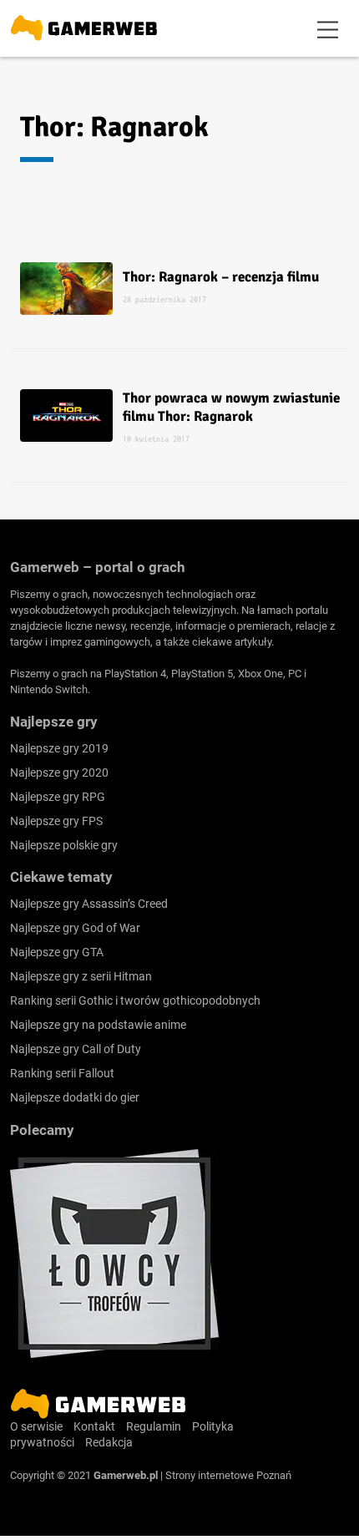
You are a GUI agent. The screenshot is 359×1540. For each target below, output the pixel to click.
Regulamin (153, 1426)
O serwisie (36, 1426)
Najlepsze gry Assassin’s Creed (89, 903)
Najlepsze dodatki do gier (74, 1097)
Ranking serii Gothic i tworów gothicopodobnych (135, 1000)
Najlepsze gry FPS (56, 821)
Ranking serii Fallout (62, 1073)
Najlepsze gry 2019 (59, 748)
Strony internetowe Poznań (228, 1475)
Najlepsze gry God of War (75, 928)
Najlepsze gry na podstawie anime (98, 1024)
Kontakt (94, 1426)
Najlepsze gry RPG (57, 796)
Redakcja (109, 1442)
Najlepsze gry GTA (57, 952)
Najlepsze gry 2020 (59, 772)
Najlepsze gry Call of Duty (75, 1049)
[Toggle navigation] (328, 28)
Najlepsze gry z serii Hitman (81, 976)
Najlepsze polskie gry (64, 845)
